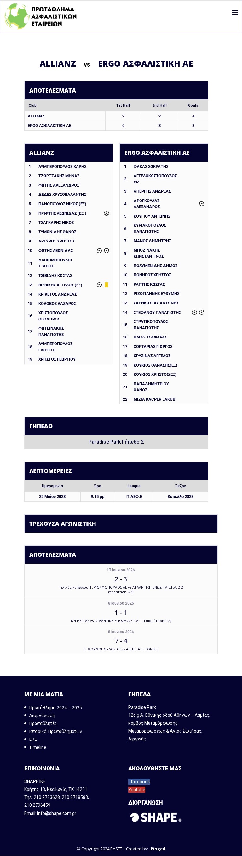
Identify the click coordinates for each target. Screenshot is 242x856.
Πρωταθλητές (42, 723)
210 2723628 (47, 797)
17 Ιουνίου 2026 (121, 570)
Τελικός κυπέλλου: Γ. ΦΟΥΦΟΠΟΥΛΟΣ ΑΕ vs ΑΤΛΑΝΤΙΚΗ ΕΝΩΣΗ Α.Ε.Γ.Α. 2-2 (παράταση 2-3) (121, 589)
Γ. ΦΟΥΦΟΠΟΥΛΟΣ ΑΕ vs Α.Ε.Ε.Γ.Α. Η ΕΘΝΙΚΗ (121, 649)
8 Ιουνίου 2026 (121, 603)
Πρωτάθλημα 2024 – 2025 (55, 707)
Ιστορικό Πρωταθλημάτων (55, 731)
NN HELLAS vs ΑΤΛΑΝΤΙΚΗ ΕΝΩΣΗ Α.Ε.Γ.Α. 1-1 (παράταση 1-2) (121, 620)
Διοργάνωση (42, 715)
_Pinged (157, 849)
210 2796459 (37, 805)
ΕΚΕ (33, 739)
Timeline (37, 747)
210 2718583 (75, 797)
